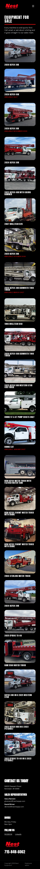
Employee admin (28, 864)
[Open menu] (33, 6)
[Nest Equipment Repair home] (11, 6)
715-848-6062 (14, 851)
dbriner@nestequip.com (14, 807)
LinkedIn (18, 834)
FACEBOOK (8, 834)
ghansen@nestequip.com (14, 801)
